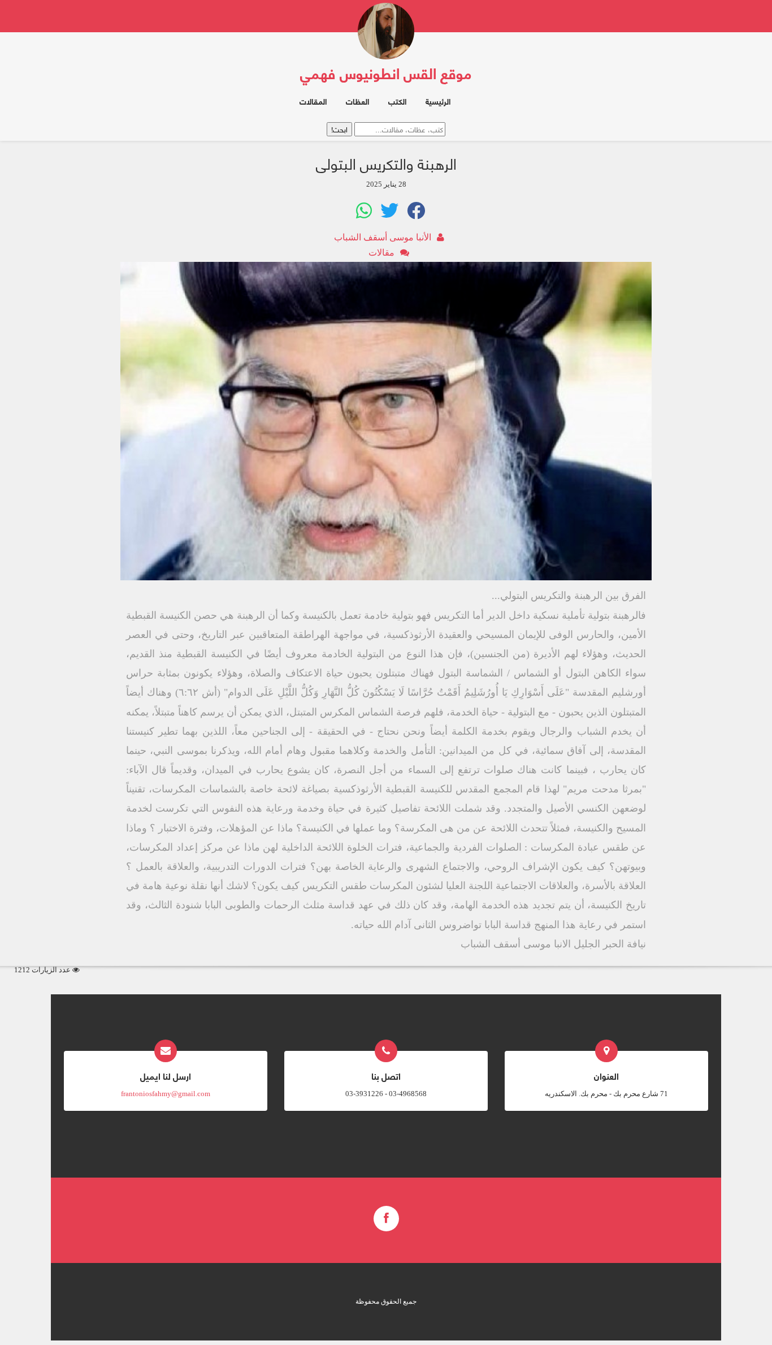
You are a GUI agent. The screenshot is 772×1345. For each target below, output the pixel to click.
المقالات (313, 101)
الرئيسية (438, 101)
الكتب (397, 101)
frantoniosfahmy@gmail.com (165, 1093)
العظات (357, 101)
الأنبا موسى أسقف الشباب (382, 237)
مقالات (381, 252)
